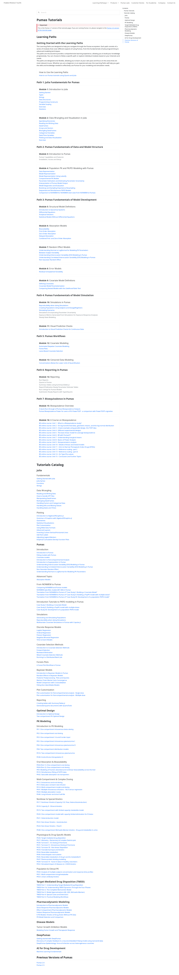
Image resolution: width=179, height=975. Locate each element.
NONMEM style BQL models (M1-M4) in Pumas (54, 590)
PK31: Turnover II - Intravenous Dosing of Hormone (56, 845)
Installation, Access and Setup (50, 159)
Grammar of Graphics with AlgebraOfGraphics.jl (54, 518)
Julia (126, 15)
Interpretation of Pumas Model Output (53, 183)
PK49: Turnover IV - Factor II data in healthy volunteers (57, 862)
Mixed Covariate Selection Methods (50, 655)
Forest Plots (43, 349)
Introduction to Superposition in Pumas (51, 562)
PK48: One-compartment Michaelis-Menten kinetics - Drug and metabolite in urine (67, 830)
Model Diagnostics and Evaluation (51, 186)
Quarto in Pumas (45, 382)
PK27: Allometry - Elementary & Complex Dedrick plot (56, 840)
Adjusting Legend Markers (46, 537)
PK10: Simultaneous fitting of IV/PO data (51, 772)
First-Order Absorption (47, 231)
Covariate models (43, 557)
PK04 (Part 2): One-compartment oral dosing (53, 767)
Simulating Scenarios (47, 310)
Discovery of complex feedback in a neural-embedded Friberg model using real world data (70, 941)
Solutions (42, 109)
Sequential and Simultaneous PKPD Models (55, 190)
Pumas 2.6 (40, 963)
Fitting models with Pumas (46, 555)
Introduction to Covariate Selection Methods (53, 648)
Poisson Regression (44, 635)
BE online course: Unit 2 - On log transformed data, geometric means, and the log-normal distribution (76, 426)
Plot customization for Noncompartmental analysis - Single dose (60, 693)
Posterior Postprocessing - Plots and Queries (53, 678)
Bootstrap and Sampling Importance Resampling (57, 188)
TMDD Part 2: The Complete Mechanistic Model (54, 890)
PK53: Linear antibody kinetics (48, 877)
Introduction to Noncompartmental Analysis (53, 560)
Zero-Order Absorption (47, 234)
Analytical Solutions (46, 214)
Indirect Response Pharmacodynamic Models (53, 912)
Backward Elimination (45, 652)
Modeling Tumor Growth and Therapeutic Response (56, 930)
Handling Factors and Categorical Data (51, 503)
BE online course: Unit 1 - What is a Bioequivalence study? (60, 423)
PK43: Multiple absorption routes (49, 792)
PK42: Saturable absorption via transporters (53, 774)
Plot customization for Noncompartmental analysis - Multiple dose (61, 695)
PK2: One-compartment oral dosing (50, 733)
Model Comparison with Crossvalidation (51, 682)
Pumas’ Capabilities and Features (51, 157)
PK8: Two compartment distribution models (53, 749)
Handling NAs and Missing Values (49, 505)
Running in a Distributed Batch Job (49, 657)
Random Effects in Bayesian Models (50, 675)
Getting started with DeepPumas (49, 938)
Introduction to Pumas (45, 553)
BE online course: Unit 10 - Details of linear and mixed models (61, 445)
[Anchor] (58, 36)
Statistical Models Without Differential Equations (57, 217)
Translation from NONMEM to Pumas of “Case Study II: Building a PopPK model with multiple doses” (73, 595)
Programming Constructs (48, 102)
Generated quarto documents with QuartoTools (54, 706)
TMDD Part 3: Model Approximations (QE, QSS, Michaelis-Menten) (61, 892)
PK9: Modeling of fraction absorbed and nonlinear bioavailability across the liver (66, 770)
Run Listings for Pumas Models (50, 389)
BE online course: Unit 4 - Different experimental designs (60, 430)
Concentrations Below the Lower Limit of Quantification (59, 363)
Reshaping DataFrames (45, 501)
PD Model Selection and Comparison (50, 917)
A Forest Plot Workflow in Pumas (49, 665)
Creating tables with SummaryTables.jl (51, 703)
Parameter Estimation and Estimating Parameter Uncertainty (61, 181)
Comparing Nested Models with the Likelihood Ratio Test (60, 288)
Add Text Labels (42, 535)
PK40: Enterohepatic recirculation (49, 854)
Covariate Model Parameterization (52, 286)
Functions (40, 483)
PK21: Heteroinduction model (48, 818)
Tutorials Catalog (129, 13)
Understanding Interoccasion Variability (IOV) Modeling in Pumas (63, 255)
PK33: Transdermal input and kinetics (50, 850)
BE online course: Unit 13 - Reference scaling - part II (58, 452)
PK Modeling (129, 22)
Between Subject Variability (49, 253)
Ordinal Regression (44, 633)
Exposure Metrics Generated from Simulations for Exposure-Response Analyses (68, 315)
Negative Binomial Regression (48, 637)
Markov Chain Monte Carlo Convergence (52, 680)
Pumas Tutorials (129, 11)
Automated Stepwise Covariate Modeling (54, 346)
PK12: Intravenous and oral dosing (49, 782)
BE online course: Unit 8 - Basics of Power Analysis (57, 440)
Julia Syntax (41, 481)
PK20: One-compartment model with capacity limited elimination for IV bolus (65, 814)
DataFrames (43, 126)
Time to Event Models (44, 640)
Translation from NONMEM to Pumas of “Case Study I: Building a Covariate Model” (67, 592)
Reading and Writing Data (48, 123)
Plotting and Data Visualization (50, 138)
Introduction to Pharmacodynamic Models (52, 905)
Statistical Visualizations (45, 523)
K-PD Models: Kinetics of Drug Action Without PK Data (56, 915)
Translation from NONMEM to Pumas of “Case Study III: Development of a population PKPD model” (73, 597)
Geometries (41, 520)
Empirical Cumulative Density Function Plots (53, 539)
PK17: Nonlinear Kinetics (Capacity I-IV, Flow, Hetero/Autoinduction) (62, 802)
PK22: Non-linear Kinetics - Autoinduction (52, 822)
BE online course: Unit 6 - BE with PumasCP (55, 435)
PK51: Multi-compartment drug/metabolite (52, 874)
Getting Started (44, 92)
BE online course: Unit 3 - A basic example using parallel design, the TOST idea (67, 428)
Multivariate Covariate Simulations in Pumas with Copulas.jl (59, 622)
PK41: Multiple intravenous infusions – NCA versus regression (59, 789)
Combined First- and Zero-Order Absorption (55, 238)
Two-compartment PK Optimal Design (50, 716)
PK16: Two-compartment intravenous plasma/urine (56, 753)
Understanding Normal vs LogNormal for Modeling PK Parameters (63, 250)
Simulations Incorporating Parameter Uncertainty (57, 312)
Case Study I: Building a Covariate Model (51, 605)
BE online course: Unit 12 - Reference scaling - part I (58, 449)
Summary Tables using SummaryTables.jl (54, 385)
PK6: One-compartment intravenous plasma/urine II (56, 745)
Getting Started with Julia (46, 478)
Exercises (42, 107)
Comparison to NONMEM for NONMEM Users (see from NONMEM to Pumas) (67, 193)
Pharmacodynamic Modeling (131, 30)
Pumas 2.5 (40, 965)
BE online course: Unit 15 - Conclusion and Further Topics (60, 456)
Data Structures (45, 99)
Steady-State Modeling (47, 317)
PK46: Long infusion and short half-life (51, 794)
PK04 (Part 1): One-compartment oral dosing (53, 765)
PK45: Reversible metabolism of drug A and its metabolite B (58, 857)
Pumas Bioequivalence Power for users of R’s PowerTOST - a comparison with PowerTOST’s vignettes (76, 411)
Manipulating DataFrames (46, 498)
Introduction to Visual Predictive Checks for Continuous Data (61, 329)
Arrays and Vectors (46, 128)
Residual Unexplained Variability (51, 272)
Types (41, 95)
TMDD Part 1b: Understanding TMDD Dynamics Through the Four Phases (64, 887)
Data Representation (47, 171)
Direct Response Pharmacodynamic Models (53, 907)
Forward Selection (43, 650)
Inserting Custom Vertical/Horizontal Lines (52, 532)
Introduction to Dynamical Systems (52, 210)
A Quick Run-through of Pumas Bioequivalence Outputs (59, 409)
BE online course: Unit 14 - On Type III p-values (56, 454)
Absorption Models (43, 579)
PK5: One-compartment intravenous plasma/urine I (56, 741)
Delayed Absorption (46, 236)
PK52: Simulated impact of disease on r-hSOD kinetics (56, 864)
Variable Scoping (45, 104)
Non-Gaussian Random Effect (50, 260)
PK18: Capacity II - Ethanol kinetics (49, 806)
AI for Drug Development (133, 38)
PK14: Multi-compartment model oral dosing (53, 787)
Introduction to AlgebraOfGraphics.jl (50, 516)
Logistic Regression (44, 630)
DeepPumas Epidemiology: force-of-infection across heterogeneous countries (65, 943)
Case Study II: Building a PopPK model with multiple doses (58, 607)
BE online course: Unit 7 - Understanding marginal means (60, 437)
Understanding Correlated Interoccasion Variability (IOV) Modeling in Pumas (67, 257)
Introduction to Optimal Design (48, 714)
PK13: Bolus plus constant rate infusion (51, 785)
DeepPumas (128, 35)
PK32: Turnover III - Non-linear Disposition (52, 847)
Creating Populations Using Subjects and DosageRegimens (60, 308)
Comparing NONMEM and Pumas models (52, 587)
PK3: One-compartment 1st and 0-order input (53, 737)
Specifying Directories (47, 121)
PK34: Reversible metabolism (47, 852)
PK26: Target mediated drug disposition (51, 838)
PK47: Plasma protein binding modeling (51, 859)
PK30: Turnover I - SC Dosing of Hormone (52, 843)
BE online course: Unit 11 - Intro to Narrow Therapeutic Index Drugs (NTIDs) (67, 447)
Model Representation (47, 174)
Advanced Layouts (43, 530)
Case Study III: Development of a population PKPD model (58, 610)
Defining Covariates (46, 284)
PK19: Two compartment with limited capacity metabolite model (60, 810)
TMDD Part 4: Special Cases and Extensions (52, 894)
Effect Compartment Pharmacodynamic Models (54, 910)
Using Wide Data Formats (46, 528)
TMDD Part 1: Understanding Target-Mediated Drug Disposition (60, 885)
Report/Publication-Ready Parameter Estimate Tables (58, 387)
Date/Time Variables (46, 135)
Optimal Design (130, 20)
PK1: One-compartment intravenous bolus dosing (55, 729)
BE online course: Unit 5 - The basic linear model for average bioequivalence (67, 433)
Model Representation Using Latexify (52, 176)
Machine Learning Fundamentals (49, 951)
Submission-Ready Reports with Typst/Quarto (56, 392)
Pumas (127, 18)
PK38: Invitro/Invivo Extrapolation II (50, 757)
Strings (41, 97)
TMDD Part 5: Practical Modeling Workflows (52, 897)
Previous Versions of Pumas (131, 41)
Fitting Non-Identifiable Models (48, 685)
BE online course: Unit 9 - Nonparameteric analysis (57, 442)
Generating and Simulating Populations (51, 617)
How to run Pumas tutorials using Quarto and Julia (57, 75)
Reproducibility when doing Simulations (53, 305)
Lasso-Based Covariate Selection (51, 351)
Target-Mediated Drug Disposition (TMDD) (132, 26)
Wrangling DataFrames (47, 130)
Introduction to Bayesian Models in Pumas (52, 673)
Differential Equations (47, 212)
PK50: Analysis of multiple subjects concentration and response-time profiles (65, 872)
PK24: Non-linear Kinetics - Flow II (49, 826)
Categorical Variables (47, 133)
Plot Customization (44, 525)
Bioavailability (44, 229)
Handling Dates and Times (46, 508)
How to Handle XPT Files (45, 496)
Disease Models (130, 33)
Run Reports (43, 380)
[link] (101, 3)
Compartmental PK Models (49, 178)
